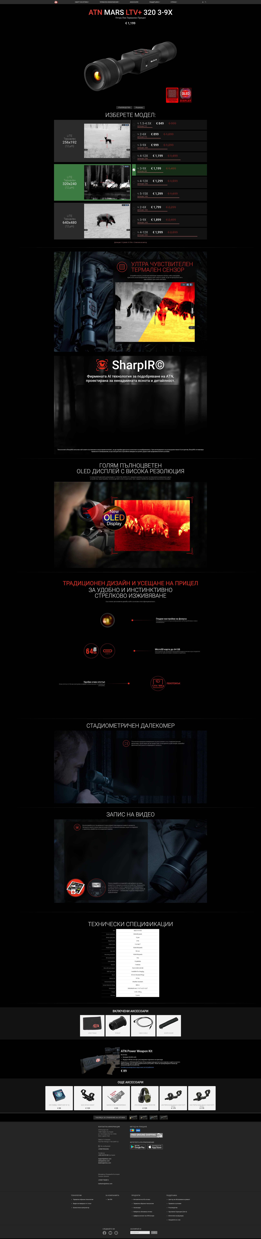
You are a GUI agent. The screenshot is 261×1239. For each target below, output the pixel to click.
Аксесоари (137, 1207)
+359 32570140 (103, 1155)
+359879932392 (103, 1149)
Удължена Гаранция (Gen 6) (177, 1211)
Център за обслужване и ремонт (179, 1199)
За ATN (110, 1199)
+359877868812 (103, 1180)
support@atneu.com (104, 1159)
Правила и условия (174, 1203)
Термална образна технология (83, 1199)
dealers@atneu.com (104, 1163)
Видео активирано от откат (82, 1203)
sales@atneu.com (104, 1161)
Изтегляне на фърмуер (176, 1216)
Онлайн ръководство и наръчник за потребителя (137, 1067)
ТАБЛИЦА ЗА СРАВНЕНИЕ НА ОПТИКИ (110, 1118)
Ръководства (172, 1207)
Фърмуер (139, 107)
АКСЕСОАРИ (134, 2)
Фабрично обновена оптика (142, 1211)
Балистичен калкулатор (81, 1207)
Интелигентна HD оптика (141, 1199)
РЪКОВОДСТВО (124, 107)
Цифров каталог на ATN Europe (143, 1216)
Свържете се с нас (174, 1220)
